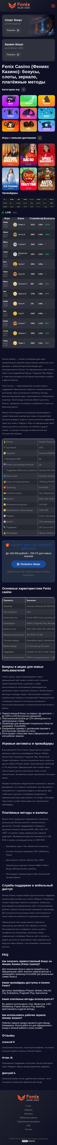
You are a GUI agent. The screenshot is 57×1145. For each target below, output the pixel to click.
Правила (29, 1110)
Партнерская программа (28, 1121)
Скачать (28, 1129)
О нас (28, 1106)
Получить (11, 30)
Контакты (28, 1114)
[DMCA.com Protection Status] (28, 1142)
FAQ (28, 1125)
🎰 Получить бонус (28, 564)
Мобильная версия (28, 1117)
